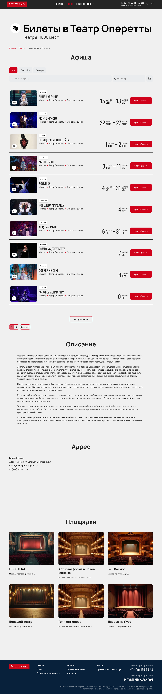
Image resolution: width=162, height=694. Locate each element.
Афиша (59, 3)
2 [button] (16, 327)
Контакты (71, 673)
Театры (69, 3)
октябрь (40, 70)
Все (13, 70)
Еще (89, 3)
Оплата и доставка (76, 669)
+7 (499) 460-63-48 (132, 3)
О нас (39, 669)
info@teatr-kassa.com (138, 679)
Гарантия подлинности (48, 673)
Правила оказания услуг (109, 669)
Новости (80, 3)
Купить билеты (141, 100)
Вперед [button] (24, 327)
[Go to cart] (152, 4)
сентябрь (25, 70)
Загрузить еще (81, 319)
